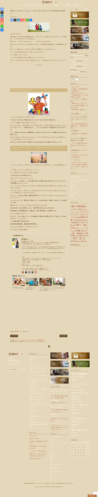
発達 (72, 188)
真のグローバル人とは (77, 93)
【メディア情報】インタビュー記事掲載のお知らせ (32, 288)
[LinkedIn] (2, 16)
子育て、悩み (79, 405)
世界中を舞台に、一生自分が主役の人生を (38, 422)
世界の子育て (79, 393)
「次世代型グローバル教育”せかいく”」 (58, 402)
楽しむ (75, 410)
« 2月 (72, 458)
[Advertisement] (38, 76)
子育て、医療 (77, 402)
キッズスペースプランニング (77, 181)
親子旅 (78, 241)
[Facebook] (29, 272)
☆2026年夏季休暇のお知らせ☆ (18, 287)
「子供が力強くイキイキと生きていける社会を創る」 (59, 419)
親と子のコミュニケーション (77, 194)
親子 (73, 427)
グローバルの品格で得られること (36, 402)
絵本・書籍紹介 (74, 192)
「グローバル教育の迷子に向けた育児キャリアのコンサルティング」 (79, 145)
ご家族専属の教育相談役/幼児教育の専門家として (38, 425)
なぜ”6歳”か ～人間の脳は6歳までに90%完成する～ (38, 368)
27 (72, 455)
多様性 (77, 222)
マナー (72, 183)
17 (84, 450)
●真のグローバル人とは (34, 438)
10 (84, 447)
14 (75, 450)
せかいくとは (17, 4)
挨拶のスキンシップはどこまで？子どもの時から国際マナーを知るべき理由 (79, 105)
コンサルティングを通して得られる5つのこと (38, 376)
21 (75, 452)
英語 (83, 236)
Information (22, 285)
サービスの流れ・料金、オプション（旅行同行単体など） (38, 405)
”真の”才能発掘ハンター (79, 375)
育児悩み (76, 422)
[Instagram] (32, 272)
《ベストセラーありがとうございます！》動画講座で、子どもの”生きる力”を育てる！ (45, 289)
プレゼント (31, 408)
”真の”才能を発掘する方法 (33, 285)
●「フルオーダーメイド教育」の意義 (37, 451)
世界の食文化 (76, 396)
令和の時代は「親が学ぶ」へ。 (80, 109)
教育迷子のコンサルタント (80, 228)
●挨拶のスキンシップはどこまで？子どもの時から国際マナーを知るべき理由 (38, 454)
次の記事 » (63, 335)
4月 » (72, 462)
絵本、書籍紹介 (79, 233)
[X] (26, 272)
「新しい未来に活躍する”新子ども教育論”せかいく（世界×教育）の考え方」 (79, 126)
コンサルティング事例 (34, 373)
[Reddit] (2, 23)
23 (81, 452)
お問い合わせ (32, 414)
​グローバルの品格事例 (34, 410)
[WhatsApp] (2, 26)
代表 (81, 4)
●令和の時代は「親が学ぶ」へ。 (36, 458)
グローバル (78, 390)
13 (72, 450)
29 (78, 455)
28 (75, 455)
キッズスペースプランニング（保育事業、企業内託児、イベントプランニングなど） (38, 389)
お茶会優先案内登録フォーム (35, 416)
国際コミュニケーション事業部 (51, 4)
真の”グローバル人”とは (34, 363)
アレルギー (73, 212)
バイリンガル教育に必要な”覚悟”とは (58, 288)
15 (78, 450)
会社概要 (31, 412)
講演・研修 (75, 4)
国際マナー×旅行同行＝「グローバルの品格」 (38, 400)
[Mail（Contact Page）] (23, 272)
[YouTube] (36, 272)
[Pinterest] (2, 19)
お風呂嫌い (85, 209)
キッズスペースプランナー (80, 385)
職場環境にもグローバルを (35, 386)
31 (84, 455)
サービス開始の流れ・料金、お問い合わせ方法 (38, 394)
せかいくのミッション (34, 365)
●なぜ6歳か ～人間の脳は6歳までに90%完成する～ (38, 442)
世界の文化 (73, 185)
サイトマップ (32, 430)
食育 (72, 197)
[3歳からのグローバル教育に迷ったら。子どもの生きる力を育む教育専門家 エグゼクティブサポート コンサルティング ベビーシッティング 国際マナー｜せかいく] (49, 2)
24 (84, 452)
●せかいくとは (32, 435)
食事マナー (73, 196)
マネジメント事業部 (65, 4)
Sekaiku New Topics (33, 427)
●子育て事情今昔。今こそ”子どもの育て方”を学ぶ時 (37, 447)
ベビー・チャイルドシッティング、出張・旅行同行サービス (38, 357)
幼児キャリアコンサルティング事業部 (32, 4)
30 (81, 455)
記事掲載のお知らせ (75, 71)
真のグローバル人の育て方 (77, 190)
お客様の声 (31, 420)
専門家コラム (63, 285)
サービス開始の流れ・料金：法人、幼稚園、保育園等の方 (37, 381)
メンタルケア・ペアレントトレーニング (37, 391)
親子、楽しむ (79, 430)
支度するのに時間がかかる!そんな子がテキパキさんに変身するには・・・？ (32, 341)
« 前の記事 (14, 335)
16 (81, 450)
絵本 (73, 416)
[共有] (2, 30)
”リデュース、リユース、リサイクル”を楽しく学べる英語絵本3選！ (30, 340)
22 (78, 452)
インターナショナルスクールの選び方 (79, 179)
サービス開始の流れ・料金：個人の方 (37, 378)
